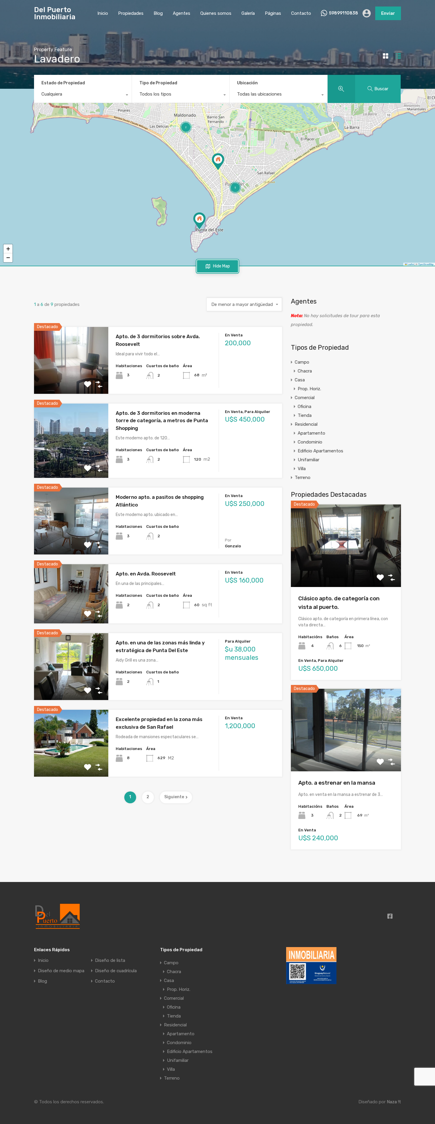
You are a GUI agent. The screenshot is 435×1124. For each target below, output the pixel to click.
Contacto (301, 13)
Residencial (306, 424)
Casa (300, 380)
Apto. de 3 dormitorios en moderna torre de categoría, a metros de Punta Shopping (162, 420)
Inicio (102, 13)
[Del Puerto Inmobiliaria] (57, 916)
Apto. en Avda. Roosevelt (146, 574)
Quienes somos (215, 13)
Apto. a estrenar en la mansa (336, 782)
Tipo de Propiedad (158, 83)
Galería (248, 13)
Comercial (305, 397)
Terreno (302, 477)
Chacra (305, 371)
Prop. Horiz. (309, 388)
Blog (158, 13)
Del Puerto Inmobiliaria (54, 13)
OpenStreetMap (426, 264)
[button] (199, 220)
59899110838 (343, 13)
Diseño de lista (110, 960)
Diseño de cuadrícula (116, 971)
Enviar (388, 13)
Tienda (305, 415)
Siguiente (174, 796)
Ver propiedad (346, 570)
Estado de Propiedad (63, 83)
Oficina (304, 406)
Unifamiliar (308, 459)
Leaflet (410, 264)
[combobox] (83, 95)
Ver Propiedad (71, 380)
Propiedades (131, 13)
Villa (302, 468)
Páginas (273, 13)
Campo (302, 362)
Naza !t (394, 1101)
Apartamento (311, 433)
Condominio (310, 442)
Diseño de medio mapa (61, 971)
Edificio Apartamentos (320, 451)
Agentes (181, 13)
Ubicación (247, 83)
